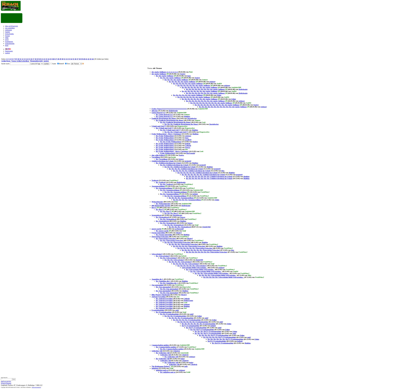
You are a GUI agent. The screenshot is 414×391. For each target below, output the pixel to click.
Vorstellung (156, 157)
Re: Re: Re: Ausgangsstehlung (176, 192)
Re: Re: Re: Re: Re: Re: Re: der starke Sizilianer (200, 87)
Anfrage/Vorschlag (158, 297)
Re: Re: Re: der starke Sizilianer (176, 80)
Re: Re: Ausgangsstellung (169, 194)
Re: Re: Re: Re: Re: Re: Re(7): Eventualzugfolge (225, 339)
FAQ (7, 40)
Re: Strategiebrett (162, 217)
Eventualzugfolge (158, 310)
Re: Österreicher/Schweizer (166, 238)
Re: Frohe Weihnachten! (165, 136)
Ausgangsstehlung (158, 186)
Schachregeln (9, 43)
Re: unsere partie (162, 231)
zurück (7, 53)
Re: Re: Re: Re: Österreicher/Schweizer (183, 244)
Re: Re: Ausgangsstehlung (169, 190)
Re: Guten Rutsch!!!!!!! (164, 114)
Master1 (179, 233)
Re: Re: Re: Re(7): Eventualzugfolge (208, 331)
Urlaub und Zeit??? (159, 126)
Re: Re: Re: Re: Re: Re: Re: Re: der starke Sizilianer (205, 89)
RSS (6, 45)
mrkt (185, 366)
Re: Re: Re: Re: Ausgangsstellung (181, 198)
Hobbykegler (243, 89)
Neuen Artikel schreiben (20, 61)
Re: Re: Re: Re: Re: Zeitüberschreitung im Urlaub (191, 171)
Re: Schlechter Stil (162, 353)
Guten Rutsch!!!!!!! (158, 113)
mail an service (6, 381)
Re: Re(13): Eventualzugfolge (222, 343)
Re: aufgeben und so (167, 372)
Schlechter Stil (157, 351)
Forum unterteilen (158, 233)
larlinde (187, 144)
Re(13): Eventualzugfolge (217, 341)
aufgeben (155, 368)
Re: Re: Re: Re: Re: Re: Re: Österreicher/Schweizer (201, 250)
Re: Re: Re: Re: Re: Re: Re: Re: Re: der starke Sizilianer (211, 103)
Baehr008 (199, 260)
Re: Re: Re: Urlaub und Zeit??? (176, 132)
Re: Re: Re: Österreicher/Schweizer (178, 242)
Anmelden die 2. (157, 279)
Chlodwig (176, 351)
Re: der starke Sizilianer (165, 76)
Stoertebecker (192, 118)
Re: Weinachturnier (163, 204)
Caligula (188, 145)
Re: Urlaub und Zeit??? (164, 128)
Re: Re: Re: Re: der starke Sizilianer (182, 82)
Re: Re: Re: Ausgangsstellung (175, 196)
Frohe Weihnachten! (167, 153)
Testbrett (155, 180)
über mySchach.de (11, 26)
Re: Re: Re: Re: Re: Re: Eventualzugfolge (192, 322)
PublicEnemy (188, 300)
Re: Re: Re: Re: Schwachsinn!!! (180, 262)
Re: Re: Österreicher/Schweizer (171, 240)
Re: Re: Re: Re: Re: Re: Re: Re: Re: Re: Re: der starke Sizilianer (223, 107)
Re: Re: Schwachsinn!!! (168, 258)
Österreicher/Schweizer (160, 237)
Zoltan (219, 95)
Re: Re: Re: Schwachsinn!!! (175, 260)
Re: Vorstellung (161, 159)
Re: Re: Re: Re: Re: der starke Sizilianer (188, 83)
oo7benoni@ (179, 229)
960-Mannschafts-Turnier (161, 206)
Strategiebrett (157, 215)
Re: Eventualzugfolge (164, 312)
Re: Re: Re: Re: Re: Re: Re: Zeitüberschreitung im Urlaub (203, 175)
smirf (177, 310)
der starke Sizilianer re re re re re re (165, 72)
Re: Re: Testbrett (166, 184)
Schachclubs (9, 34)
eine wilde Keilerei (158, 155)
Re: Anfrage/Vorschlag (164, 299)
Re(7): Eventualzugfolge (190, 326)
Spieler (7, 32)
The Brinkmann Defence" (161, 366)
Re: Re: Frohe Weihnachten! (170, 142)
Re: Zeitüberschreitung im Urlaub (168, 163)
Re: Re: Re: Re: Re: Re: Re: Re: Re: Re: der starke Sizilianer (217, 105)
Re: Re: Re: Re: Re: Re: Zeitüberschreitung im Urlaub (197, 173)
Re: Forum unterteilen (164, 235)
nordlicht (188, 140)
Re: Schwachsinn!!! (163, 256)
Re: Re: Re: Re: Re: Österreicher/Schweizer (189, 246)
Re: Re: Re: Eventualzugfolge (175, 316)
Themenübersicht (36, 61)
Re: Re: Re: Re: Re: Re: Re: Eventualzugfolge (199, 324)
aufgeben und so (162, 370)
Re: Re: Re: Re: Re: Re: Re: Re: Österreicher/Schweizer (206, 252)
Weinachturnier (157, 202)
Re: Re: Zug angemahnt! (169, 289)
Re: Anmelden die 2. (163, 281)
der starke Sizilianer (159, 74)
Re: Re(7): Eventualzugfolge (196, 328)
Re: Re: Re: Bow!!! (172, 213)
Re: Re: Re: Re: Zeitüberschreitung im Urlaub (186, 169)
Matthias (187, 116)
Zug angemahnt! (158, 285)
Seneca (187, 147)
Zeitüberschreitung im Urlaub (163, 161)
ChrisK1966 (206, 227)
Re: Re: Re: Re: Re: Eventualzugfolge (187, 320)
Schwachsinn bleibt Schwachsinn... (194, 268)
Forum (7, 36)
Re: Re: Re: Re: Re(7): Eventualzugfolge (214, 335)
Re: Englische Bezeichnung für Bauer (169, 120)
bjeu (222, 171)
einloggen (8, 30)
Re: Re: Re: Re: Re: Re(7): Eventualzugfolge (219, 337)
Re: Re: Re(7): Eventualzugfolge (202, 330)
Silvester (155, 111)
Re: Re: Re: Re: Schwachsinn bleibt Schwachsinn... (218, 275)
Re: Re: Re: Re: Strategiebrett (180, 227)
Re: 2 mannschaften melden (166, 347)
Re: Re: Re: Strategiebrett (174, 225)
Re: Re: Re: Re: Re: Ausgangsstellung (187, 200)
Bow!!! (154, 207)
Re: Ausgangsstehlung (164, 188)
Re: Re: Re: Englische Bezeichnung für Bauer (181, 124)
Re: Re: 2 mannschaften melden (171, 349)
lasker (182, 359)
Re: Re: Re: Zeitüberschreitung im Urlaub (180, 167)
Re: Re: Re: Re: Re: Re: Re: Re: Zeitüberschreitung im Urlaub (209, 176)
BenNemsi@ (190, 153)
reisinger (212, 82)
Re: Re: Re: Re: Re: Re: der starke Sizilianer (193, 85)
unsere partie (156, 229)
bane (189, 76)
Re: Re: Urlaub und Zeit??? (170, 130)
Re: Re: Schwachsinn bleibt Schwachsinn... (206, 271)
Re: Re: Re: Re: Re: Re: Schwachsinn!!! (192, 266)
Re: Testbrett (160, 182)
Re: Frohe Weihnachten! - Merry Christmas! (172, 151)
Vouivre (182, 74)
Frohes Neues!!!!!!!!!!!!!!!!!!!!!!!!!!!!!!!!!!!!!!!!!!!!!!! (169, 109)
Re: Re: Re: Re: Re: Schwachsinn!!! (186, 264)
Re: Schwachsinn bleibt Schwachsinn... (200, 269)
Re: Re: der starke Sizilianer (170, 78)
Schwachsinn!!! (157, 254)
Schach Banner (6, 383)
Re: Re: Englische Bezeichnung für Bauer (175, 122)
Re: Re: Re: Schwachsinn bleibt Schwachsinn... (212, 273)
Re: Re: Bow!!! (165, 211)
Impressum (9, 51)
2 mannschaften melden (160, 345)
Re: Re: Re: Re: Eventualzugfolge (181, 318)
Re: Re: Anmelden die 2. (169, 283)
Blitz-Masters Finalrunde (161, 295)
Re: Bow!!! (160, 209)
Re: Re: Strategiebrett (168, 219)
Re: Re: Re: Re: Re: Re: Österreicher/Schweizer (195, 248)
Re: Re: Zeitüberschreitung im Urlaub (174, 165)
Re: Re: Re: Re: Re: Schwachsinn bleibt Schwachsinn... (223, 277)
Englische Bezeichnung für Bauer (164, 118)
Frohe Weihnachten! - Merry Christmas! (166, 134)
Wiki (6, 38)
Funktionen (9, 42)
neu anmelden (10, 28)
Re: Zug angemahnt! (163, 287)
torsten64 (188, 161)
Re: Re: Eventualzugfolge (169, 314)
